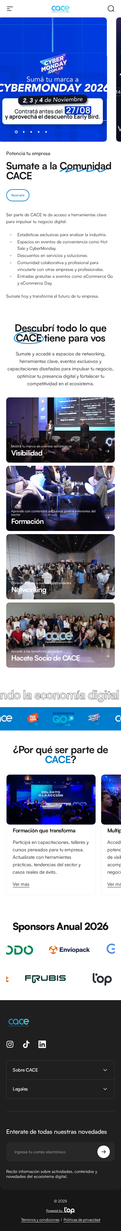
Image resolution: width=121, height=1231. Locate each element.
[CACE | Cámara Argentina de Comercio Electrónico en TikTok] (26, 1044)
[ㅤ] (60, 117)
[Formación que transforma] (51, 800)
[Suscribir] (103, 1152)
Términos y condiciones (40, 1219)
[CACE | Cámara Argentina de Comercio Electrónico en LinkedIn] (42, 1044)
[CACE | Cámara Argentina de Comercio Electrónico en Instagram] (10, 1044)
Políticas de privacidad (82, 1219)
